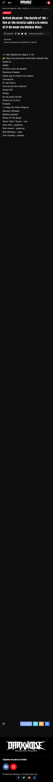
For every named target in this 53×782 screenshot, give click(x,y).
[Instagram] (13, 766)
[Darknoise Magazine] (26, 2)
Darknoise (7, 39)
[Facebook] (6, 766)
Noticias (7, 13)
